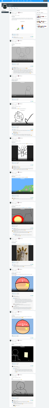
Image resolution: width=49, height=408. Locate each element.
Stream (3, 12)
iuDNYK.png (14, 335)
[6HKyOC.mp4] (22, 291)
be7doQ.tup (14, 127)
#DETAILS (15, 139)
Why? (15, 1)
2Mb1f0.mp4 (14, 397)
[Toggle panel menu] (46, 10)
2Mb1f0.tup (14, 398)
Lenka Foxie (14, 167)
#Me (13, 139)
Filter (10, 10)
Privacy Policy (30, 1)
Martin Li (10, 5)
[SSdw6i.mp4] (22, 361)
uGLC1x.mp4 (14, 162)
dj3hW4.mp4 (14, 63)
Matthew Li (14, 166)
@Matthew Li (28, 130)
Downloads (18, 1)
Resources (24, 1)
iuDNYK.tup (14, 336)
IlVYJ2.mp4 (14, 225)
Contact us (27, 1)
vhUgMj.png (14, 34)
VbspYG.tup (14, 196)
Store (21, 1)
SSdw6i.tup (14, 364)
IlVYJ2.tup (14, 226)
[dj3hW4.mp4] (22, 62)
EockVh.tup (14, 99)
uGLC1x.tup (14, 163)
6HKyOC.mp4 (14, 293)
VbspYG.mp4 (14, 195)
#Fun (12, 139)
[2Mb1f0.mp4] (22, 396)
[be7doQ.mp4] (22, 125)
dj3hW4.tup (14, 64)
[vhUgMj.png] (22, 21)
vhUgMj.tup (14, 35)
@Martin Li (14, 134)
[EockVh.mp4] (22, 97)
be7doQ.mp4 (14, 126)
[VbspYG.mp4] (22, 193)
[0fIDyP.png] (22, 245)
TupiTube (14, 67)
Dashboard (13, 1)
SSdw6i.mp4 (14, 363)
